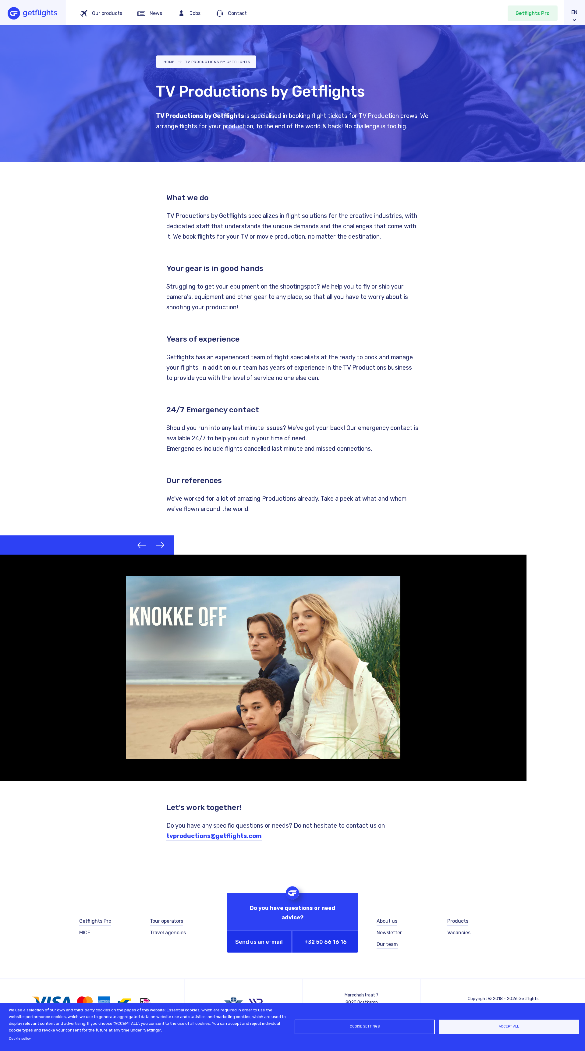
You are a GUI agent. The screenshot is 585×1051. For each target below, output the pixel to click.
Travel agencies (168, 933)
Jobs (195, 13)
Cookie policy (20, 1039)
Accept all (509, 1026)
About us (387, 921)
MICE (84, 933)
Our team (387, 944)
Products (457, 921)
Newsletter (389, 933)
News (156, 13)
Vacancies (458, 933)
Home (169, 62)
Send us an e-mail (259, 942)
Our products (107, 13)
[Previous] (142, 545)
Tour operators (166, 921)
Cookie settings (365, 1026)
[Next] (160, 545)
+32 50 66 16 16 (325, 942)
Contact (237, 13)
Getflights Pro (533, 13)
